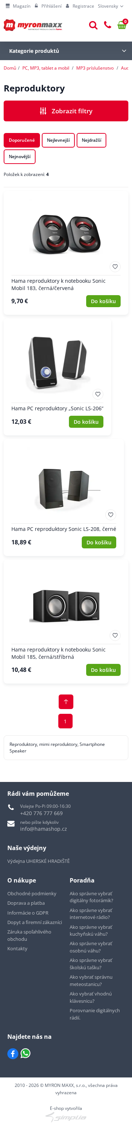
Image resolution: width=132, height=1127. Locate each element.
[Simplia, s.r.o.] (66, 1117)
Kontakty (17, 948)
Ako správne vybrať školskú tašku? (91, 964)
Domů (10, 68)
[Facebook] (12, 1053)
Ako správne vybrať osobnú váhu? (91, 947)
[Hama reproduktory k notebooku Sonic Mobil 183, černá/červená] (66, 253)
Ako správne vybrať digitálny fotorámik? (91, 897)
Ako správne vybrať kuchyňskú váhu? (91, 931)
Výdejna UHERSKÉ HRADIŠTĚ (38, 861)
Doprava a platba (26, 903)
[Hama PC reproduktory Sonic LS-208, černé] (63, 497)
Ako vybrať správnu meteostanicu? (91, 980)
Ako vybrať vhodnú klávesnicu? (91, 997)
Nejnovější (19, 156)
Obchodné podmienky (31, 893)
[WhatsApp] (25, 1053)
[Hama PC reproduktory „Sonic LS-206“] (57, 377)
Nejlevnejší (58, 140)
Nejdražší (91, 140)
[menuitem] (18, 6)
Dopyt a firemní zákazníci (34, 922)
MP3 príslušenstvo (95, 68)
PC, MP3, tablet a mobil (45, 68)
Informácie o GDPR (27, 912)
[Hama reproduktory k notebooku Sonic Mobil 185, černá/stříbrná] (66, 621)
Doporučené (22, 140)
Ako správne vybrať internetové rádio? (91, 914)
